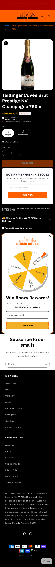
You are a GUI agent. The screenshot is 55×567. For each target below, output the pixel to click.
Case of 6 (24, 135)
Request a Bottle (13, 427)
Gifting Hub (10, 415)
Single (9, 135)
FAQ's (8, 451)
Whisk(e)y (10, 396)
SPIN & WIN (27, 325)
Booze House (30, 556)
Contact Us (10, 458)
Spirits (8, 402)
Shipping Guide (12, 464)
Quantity (6, 147)
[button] (6, 16)
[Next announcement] (50, 5)
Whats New (10, 383)
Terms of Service (13, 483)
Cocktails (9, 421)
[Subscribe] (46, 364)
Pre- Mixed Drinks (13, 409)
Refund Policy (11, 477)
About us (9, 445)
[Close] (50, 236)
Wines (8, 390)
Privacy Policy (11, 470)
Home (8, 26)
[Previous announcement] (5, 5)
